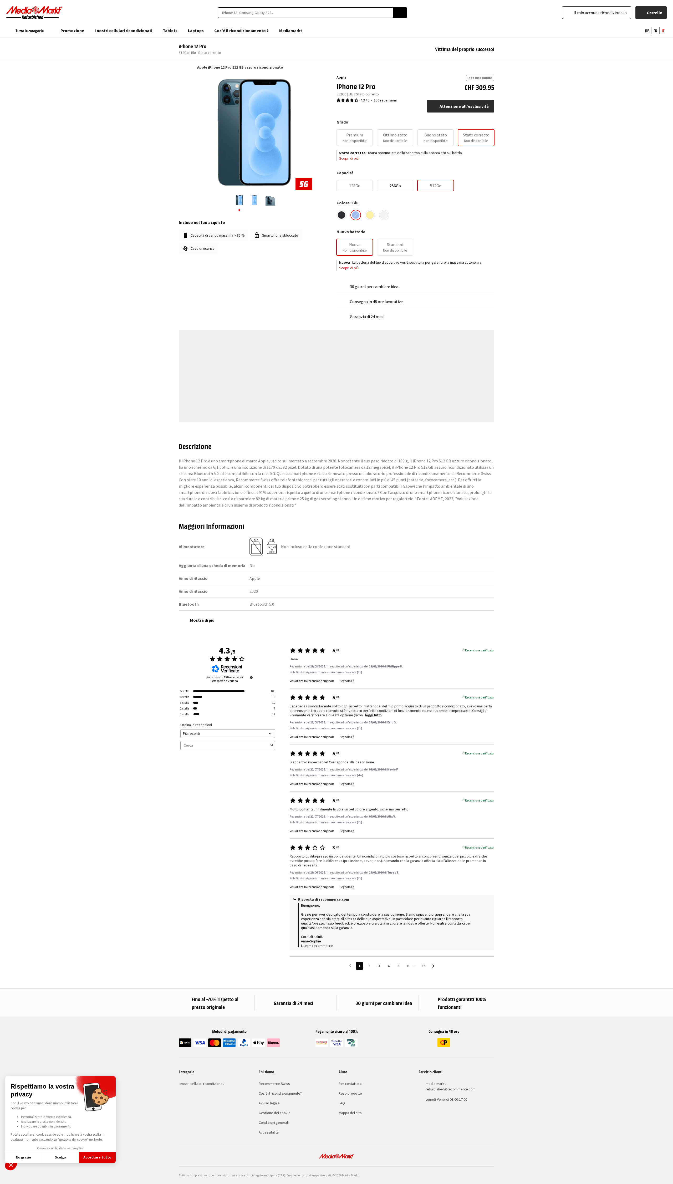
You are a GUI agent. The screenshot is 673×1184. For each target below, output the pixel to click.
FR (655, 30)
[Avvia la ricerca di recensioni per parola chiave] (272, 745)
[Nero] (341, 215)
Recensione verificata (479, 650)
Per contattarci (350, 1083)
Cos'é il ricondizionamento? (280, 1093)
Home (181, 67)
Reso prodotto (350, 1093)
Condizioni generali (274, 1122)
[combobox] (305, 13)
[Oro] (370, 215)
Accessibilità (269, 1132)
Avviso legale (269, 1103)
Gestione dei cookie (274, 1112)
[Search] (400, 12)
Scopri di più (349, 158)
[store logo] (34, 12)
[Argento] (384, 215)
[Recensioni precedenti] (350, 965)
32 (423, 965)
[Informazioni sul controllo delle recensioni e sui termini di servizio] (251, 677)
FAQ (342, 1103)
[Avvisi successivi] (433, 966)
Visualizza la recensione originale (312, 681)
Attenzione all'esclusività (464, 106)
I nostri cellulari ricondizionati (202, 1083)
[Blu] (356, 215)
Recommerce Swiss (274, 1083)
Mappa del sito (350, 1112)
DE (647, 30)
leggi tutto (373, 715)
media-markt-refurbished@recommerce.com (451, 1086)
